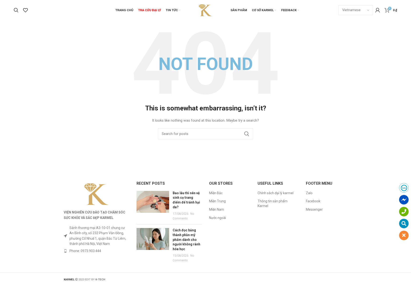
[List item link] (96, 250)
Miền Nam (216, 209)
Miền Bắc (216, 193)
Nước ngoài (217, 218)
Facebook (313, 201)
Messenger (314, 209)
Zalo (309, 193)
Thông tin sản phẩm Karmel (273, 203)
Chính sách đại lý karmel (276, 193)
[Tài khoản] (377, 10)
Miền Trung (217, 201)
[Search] (16, 10)
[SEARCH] (247, 133)
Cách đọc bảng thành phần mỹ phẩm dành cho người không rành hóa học (186, 239)
